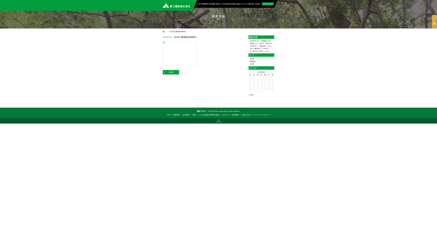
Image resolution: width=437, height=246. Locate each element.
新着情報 (204, 4)
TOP (199, 4)
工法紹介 (257, 4)
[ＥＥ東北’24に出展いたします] (259, 51)
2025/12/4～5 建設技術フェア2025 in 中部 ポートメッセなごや (261, 46)
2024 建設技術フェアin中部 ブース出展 (261, 48)
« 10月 (251, 95)
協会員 (251, 4)
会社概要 (212, 4)
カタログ (244, 4)
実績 (217, 4)
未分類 (252, 64)
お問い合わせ (268, 4)
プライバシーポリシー (263, 115)
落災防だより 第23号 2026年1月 (261, 43)
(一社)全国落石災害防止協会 (230, 4)
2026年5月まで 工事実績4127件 (260, 41)
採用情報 (434, 21)
